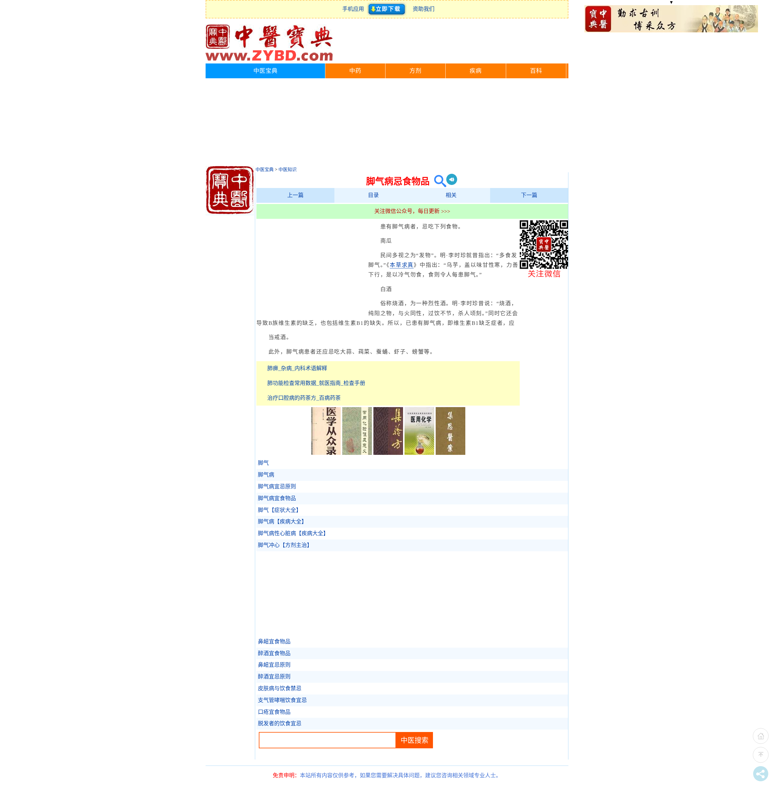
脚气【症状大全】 (279, 510)
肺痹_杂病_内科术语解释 (297, 368)
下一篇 (529, 195)
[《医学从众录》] (326, 453)
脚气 (263, 463)
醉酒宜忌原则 (274, 677)
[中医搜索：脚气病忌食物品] (438, 181)
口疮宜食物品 (274, 712)
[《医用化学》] (419, 453)
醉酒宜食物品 (274, 653)
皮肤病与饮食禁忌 (279, 688)
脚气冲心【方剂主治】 (285, 545)
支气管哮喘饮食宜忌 (282, 700)
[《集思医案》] (450, 453)
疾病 (476, 71)
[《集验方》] (388, 453)
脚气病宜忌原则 (277, 487)
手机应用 (354, 9)
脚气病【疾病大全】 (282, 522)
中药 (355, 71)
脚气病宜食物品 (277, 498)
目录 (373, 195)
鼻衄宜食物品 (274, 642)
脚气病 (266, 475)
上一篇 (295, 195)
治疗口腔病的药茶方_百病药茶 (304, 398)
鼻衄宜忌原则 (274, 665)
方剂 (415, 71)
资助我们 (423, 9)
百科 (536, 71)
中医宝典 (265, 71)
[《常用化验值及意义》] (357, 453)
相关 (451, 195)
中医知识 (287, 169)
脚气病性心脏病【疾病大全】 (293, 533)
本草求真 (402, 265)
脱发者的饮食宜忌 (279, 724)
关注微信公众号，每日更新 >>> (412, 211)
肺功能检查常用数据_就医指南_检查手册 (316, 383)
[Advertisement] (387, 123)
